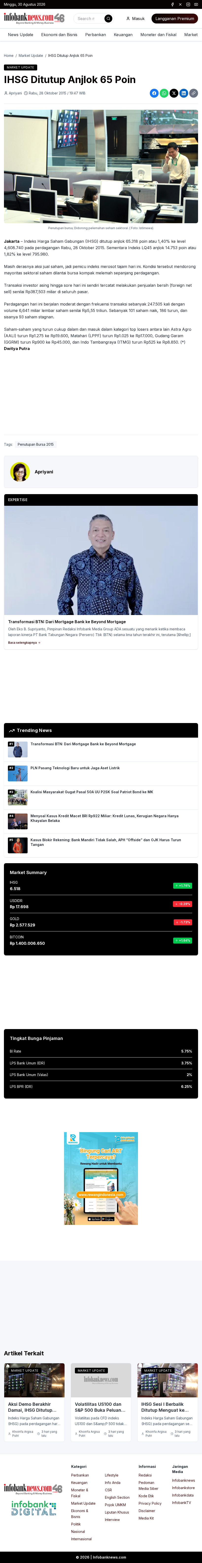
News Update (20, 34)
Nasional (78, 1531)
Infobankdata (183, 1495)
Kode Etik (146, 1496)
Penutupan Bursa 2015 (36, 444)
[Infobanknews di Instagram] (188, 4)
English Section (117, 1497)
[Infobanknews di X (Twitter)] (180, 4)
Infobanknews (183, 1480)
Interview (112, 1520)
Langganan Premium (174, 18)
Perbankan (95, 34)
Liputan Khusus (117, 1512)
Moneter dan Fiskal (158, 34)
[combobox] (93, 18)
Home (9, 55)
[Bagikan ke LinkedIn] (183, 93)
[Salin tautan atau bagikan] (193, 93)
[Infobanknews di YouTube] (196, 4)
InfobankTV (181, 1502)
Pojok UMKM (115, 1505)
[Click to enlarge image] (101, 166)
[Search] (108, 18)
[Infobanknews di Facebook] (172, 4)
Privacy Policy (150, 1503)
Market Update (31, 55)
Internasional (81, 1539)
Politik (76, 1524)
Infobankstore (183, 1488)
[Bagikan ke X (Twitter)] (173, 93)
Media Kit (146, 1518)
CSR (108, 1490)
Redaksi (145, 1475)
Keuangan (123, 34)
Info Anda (112, 1482)
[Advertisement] (101, 394)
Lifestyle (111, 1475)
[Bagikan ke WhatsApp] (164, 93)
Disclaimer (147, 1511)
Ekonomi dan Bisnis (59, 34)
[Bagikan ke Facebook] (154, 93)
